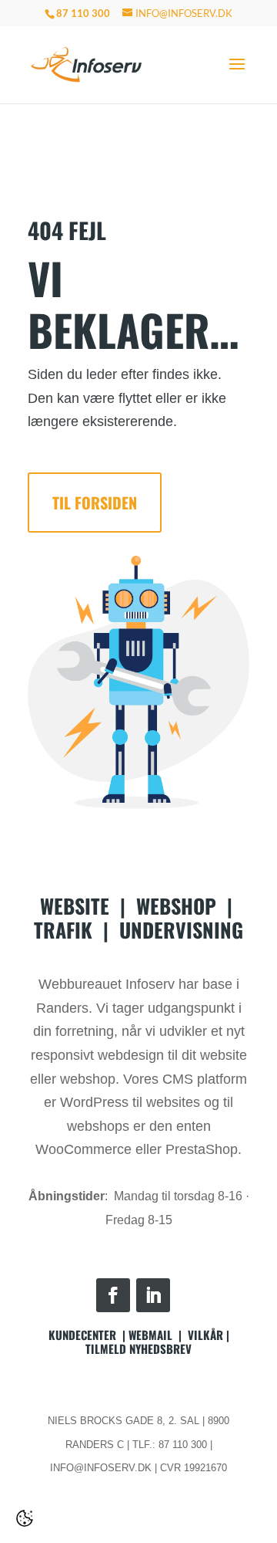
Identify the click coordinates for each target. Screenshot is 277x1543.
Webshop (176, 906)
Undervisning (181, 930)
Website (74, 906)
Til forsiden (94, 502)
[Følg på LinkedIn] (153, 1295)
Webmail (150, 1334)
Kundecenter (82, 1334)
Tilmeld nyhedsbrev (138, 1348)
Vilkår (205, 1334)
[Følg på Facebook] (113, 1295)
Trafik (63, 930)
